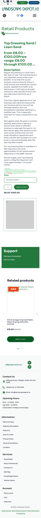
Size (6, 175)
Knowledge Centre (11, 476)
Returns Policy (8, 422)
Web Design (6, 511)
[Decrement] (5, 187)
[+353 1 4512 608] (5, 1)
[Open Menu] (34, 15)
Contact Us (8, 468)
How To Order (8, 435)
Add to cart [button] (21, 339)
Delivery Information (12, 256)
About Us (6, 430)
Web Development (19, 511)
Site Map (7, 472)
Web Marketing (33, 511)
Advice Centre (9, 480)
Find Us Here (9, 260)
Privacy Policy (8, 439)
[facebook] (29, 363)
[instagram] (29, 367)
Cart (5, 497)
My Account (8, 493)
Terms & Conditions (10, 443)
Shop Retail (8, 459)
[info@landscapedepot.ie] (8, 1)
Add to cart (21, 187)
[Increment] (10, 187)
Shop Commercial (11, 463)
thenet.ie (21, 513)
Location (6, 447)
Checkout (7, 502)
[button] (37, 314)
